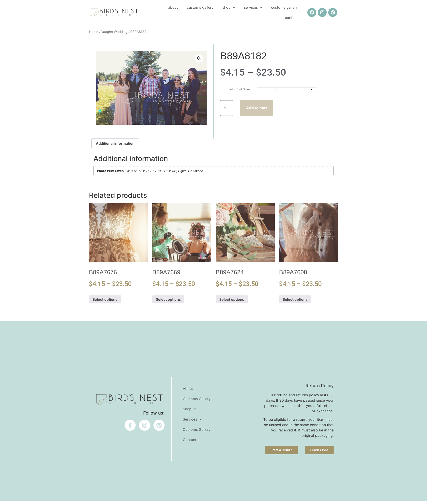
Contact (291, 17)
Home (93, 32)
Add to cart (256, 108)
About (173, 7)
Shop (226, 7)
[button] (199, 58)
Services (251, 7)
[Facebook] (311, 12)
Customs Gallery (200, 7)
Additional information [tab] (115, 143)
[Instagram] (322, 12)
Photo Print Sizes (238, 89)
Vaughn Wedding (114, 32)
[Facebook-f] (130, 425)
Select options (105, 299)
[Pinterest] (332, 12)
